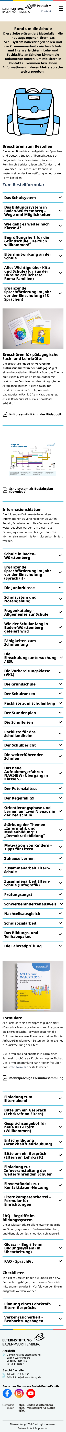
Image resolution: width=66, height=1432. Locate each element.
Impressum (41, 1428)
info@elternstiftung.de (28, 1377)
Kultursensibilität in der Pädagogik (35, 414)
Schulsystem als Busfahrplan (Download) (31, 490)
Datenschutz (25, 1428)
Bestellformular (18, 1067)
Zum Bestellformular (24, 184)
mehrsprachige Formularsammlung (36, 1078)
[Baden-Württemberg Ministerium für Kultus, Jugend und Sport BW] (29, 1411)
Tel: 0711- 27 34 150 (18, 1374)
